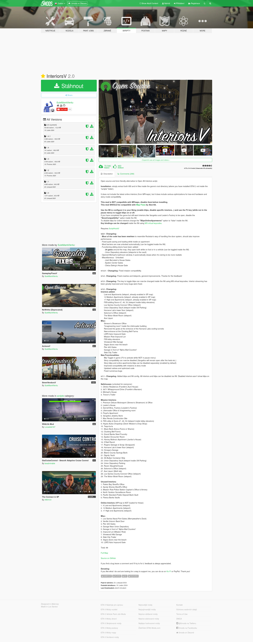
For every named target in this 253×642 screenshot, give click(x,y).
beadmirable (50, 463)
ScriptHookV (114, 228)
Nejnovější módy (145, 604)
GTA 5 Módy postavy (109, 628)
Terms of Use (182, 614)
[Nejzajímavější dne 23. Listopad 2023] (43, 76)
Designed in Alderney (50, 604)
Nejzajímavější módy (147, 609)
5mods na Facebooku (187, 628)
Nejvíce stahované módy (148, 618)
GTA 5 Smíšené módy (110, 637)
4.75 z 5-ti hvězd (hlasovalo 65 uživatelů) (198, 168)
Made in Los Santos (49, 606)
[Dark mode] (204, 3)
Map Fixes (140, 204)
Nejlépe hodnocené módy (149, 623)
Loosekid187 (50, 427)
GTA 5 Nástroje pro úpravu (112, 604)
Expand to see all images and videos (155, 160)
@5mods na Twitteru (187, 623)
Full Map (104, 553)
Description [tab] (107, 173)
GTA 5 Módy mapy (108, 632)
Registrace (195, 3)
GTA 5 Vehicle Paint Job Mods (113, 614)
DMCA (179, 618)
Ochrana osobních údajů (186, 609)
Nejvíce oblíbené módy (148, 614)
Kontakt (179, 604)
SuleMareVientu (65, 102)
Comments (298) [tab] (126, 173)
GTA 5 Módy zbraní (109, 618)
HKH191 (48, 499)
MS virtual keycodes (153, 223)
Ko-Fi (169, 571)
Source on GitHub (108, 558)
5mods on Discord (186, 632)
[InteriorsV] (155, 112)
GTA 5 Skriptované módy (111, 623)
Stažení (106, 168)
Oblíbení (121, 168)
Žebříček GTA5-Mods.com (149, 628)
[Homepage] (58, 105)
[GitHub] (64, 105)
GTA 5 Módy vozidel (109, 609)
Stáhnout (71, 86)
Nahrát (167, 3)
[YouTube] (61, 105)
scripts (60, 395)
